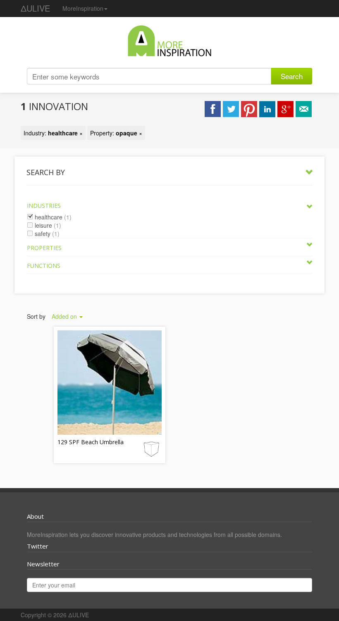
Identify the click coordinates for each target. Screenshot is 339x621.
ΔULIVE (35, 8)
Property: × (116, 133)
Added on (65, 316)
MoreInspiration (82, 8)
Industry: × (53, 133)
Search (292, 76)
